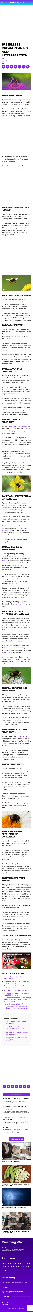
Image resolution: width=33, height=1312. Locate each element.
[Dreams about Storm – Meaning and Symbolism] (16, 1197)
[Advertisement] (16, 25)
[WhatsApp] (15, 67)
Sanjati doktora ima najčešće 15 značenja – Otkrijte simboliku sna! (16, 1007)
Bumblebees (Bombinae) (11, 940)
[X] (7, 67)
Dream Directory (8, 1258)
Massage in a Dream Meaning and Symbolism (16, 1033)
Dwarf (5, 1127)
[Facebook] (3, 67)
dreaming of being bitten (18, 426)
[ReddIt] (19, 67)
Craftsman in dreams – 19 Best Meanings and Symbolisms (15, 1232)
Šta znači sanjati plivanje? (13, 1004)
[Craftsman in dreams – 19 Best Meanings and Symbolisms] (16, 1221)
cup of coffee (8, 652)
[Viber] (28, 67)
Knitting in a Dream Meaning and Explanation (14, 1118)
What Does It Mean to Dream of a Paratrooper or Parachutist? (16, 1039)
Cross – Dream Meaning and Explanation (16, 166)
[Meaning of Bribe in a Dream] (16, 1151)
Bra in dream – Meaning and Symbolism (16, 1098)
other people (22, 736)
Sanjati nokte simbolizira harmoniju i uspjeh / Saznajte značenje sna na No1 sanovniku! (17, 999)
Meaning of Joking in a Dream (15, 990)
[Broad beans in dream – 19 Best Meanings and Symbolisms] (16, 1174)
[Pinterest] (11, 67)
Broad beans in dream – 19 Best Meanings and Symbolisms (15, 1184)
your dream (24, 100)
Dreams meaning (8, 1278)
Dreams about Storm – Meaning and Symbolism (14, 1208)
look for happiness (16, 604)
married (5, 560)
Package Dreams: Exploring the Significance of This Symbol (16, 1028)
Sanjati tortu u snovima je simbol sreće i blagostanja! (16, 994)
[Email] (24, 67)
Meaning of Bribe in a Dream (11, 1161)
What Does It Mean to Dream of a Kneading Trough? (14, 1107)
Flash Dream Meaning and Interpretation (15, 1022)
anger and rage (23, 771)
